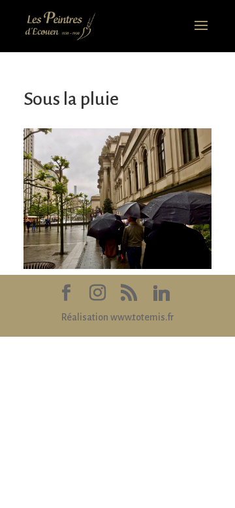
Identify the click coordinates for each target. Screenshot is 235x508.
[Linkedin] (161, 293)
